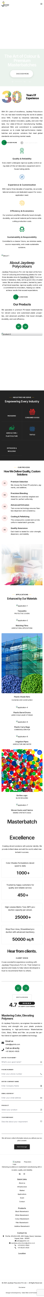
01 (12, 82)
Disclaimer (22, 1287)
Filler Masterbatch (22, 1223)
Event (22, 1198)
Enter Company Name (10, 1081)
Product (5, 1105)
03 (30, 82)
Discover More (11, 142)
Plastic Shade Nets (22, 697)
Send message (22, 1147)
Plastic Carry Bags (22, 727)
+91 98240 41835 (12, 1051)
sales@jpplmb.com (13, 1044)
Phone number (7, 1069)
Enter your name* (9, 1057)
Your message (7, 1117)
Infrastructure (22, 1187)
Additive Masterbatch (22, 1226)
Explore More (22, 297)
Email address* (8, 1093)
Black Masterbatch (22, 1211)
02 (24, 82)
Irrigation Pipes (22, 742)
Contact (22, 1202)
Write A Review (22, 997)
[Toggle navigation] (41, 4)
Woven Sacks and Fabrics (22, 810)
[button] (18, 326)
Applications (22, 1194)
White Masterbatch (22, 1215)
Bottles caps (22, 796)
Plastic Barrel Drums (22, 712)
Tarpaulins (22, 611)
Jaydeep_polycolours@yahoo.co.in (23, 1243)
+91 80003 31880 (23, 1245)
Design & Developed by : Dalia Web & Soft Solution (22, 1293)
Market (22, 1190)
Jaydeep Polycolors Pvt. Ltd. (17, 1283)
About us (22, 1183)
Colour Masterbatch (22, 1219)
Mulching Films (22, 625)
